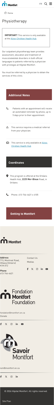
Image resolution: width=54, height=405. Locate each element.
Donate (3, 316)
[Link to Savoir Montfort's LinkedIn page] (17, 376)
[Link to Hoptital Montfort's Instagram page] (38, 269)
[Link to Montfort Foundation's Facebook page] (1, 324)
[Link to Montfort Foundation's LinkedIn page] (17, 324)
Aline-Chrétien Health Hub (23, 38)
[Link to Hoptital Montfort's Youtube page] (47, 269)
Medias (30, 261)
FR (40, 3)
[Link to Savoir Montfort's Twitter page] (7, 376)
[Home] (9, 4)
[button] (30, 213)
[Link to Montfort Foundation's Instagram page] (12, 324)
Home (10, 13)
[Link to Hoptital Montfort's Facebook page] (28, 269)
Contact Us (32, 258)
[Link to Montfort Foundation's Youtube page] (22, 324)
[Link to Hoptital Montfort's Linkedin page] (42, 269)
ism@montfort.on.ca (10, 368)
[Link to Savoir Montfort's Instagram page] (12, 376)
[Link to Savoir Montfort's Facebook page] (1, 376)
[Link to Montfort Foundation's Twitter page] (7, 324)
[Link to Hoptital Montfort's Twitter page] (33, 269)
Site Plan (6, 401)
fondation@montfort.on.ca (12, 312)
